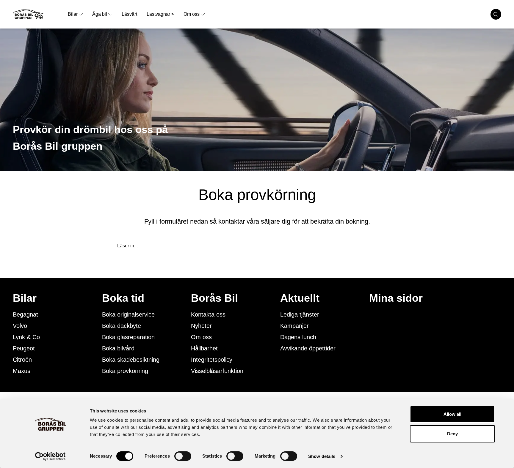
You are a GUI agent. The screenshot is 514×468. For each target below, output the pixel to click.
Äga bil (99, 14)
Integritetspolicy (211, 359)
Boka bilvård (118, 348)
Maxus (21, 371)
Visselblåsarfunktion (217, 371)
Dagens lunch (298, 337)
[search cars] (496, 14)
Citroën (22, 359)
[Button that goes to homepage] (38, 14)
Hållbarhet (204, 348)
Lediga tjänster (299, 314)
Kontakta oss (208, 314)
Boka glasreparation (128, 337)
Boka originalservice (128, 314)
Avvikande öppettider (308, 348)
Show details (321, 456)
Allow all (452, 414)
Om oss (192, 14)
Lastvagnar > (160, 14)
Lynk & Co (26, 337)
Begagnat (25, 314)
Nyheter (201, 325)
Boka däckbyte (121, 325)
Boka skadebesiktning (130, 359)
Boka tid (123, 298)
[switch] (182, 456)
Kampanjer (294, 325)
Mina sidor (396, 298)
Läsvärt (129, 14)
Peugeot (24, 348)
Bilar (73, 14)
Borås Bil (214, 298)
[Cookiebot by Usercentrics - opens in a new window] (50, 456)
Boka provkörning (125, 371)
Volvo (20, 325)
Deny (452, 433)
